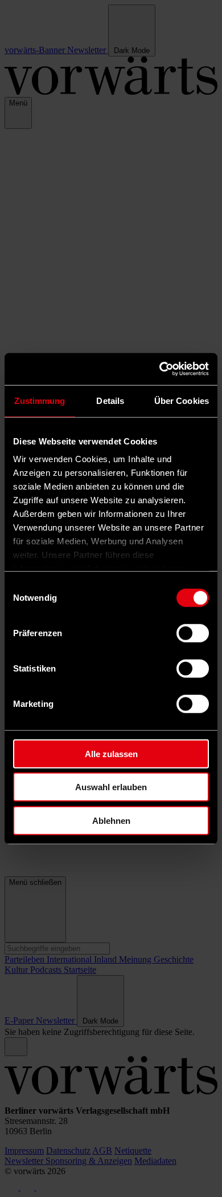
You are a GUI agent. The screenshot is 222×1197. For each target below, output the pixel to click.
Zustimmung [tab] (39, 400)
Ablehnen (111, 820)
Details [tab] (110, 400)
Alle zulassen (111, 753)
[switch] (192, 633)
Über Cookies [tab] (181, 400)
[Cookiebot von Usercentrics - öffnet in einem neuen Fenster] (159, 369)
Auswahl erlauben (111, 787)
